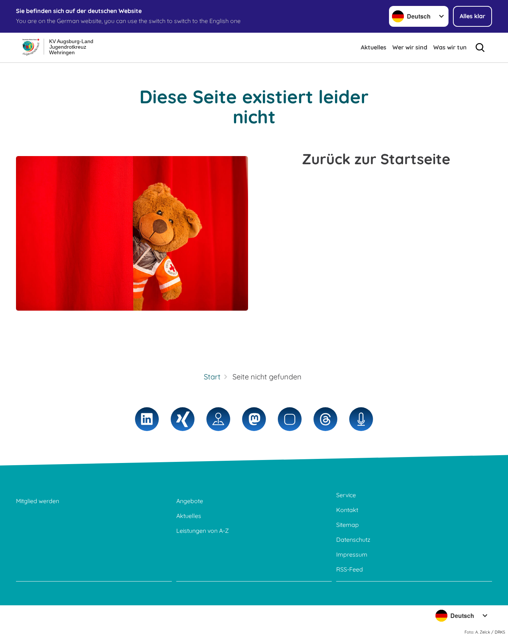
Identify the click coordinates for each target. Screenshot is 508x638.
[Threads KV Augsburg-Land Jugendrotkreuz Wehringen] (325, 419)
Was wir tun (450, 47)
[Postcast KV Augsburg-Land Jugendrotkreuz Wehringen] (361, 419)
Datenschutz (353, 539)
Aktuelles (373, 47)
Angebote (189, 501)
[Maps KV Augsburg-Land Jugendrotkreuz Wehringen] (218, 419)
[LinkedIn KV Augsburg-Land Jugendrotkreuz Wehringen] (147, 419)
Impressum (351, 554)
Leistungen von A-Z (202, 530)
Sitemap (347, 524)
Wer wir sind (409, 47)
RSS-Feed (349, 569)
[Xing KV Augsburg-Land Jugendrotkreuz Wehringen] (182, 419)
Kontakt (347, 510)
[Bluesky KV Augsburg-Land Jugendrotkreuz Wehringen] (290, 419)
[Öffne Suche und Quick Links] (480, 48)
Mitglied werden (37, 501)
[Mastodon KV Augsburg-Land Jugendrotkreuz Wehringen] (254, 419)
